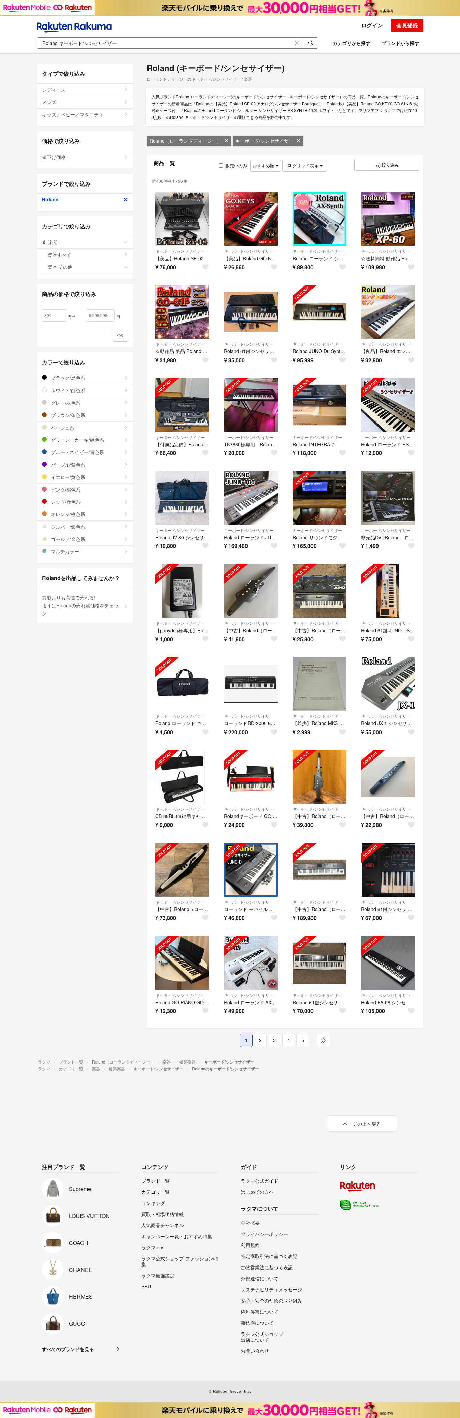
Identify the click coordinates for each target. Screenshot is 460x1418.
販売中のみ (236, 165)
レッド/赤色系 (65, 501)
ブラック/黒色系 (67, 377)
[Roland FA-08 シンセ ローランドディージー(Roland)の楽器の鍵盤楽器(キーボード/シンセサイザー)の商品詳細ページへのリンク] (388, 963)
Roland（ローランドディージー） (185, 140)
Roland (50, 199)
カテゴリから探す (351, 43)
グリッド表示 (305, 165)
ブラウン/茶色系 (67, 415)
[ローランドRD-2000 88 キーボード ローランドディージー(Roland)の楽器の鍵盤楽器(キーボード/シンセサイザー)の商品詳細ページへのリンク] (251, 684)
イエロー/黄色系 (67, 477)
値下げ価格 (54, 157)
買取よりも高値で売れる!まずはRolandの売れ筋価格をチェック (80, 605)
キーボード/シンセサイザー (264, 140)
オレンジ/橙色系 (67, 514)
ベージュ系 (62, 427)
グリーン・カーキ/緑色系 (77, 439)
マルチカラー (64, 551)
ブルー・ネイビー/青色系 (77, 452)
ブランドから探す (400, 43)
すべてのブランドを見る (68, 1349)
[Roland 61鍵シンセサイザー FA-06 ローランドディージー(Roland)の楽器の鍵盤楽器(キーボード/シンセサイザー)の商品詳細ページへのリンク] (388, 870)
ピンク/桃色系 (65, 489)
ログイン (372, 25)
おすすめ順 (264, 165)
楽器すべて (59, 254)
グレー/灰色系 (65, 402)
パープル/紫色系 (67, 464)
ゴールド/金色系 (67, 539)
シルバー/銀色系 (67, 526)
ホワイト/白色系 (67, 390)
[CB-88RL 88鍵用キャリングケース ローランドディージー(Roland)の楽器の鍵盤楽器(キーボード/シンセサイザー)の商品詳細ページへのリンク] (182, 777)
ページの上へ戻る (362, 1123)
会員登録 (407, 25)
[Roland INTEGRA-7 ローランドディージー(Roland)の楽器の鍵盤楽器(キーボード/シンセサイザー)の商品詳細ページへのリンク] (320, 405)
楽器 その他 (59, 266)
